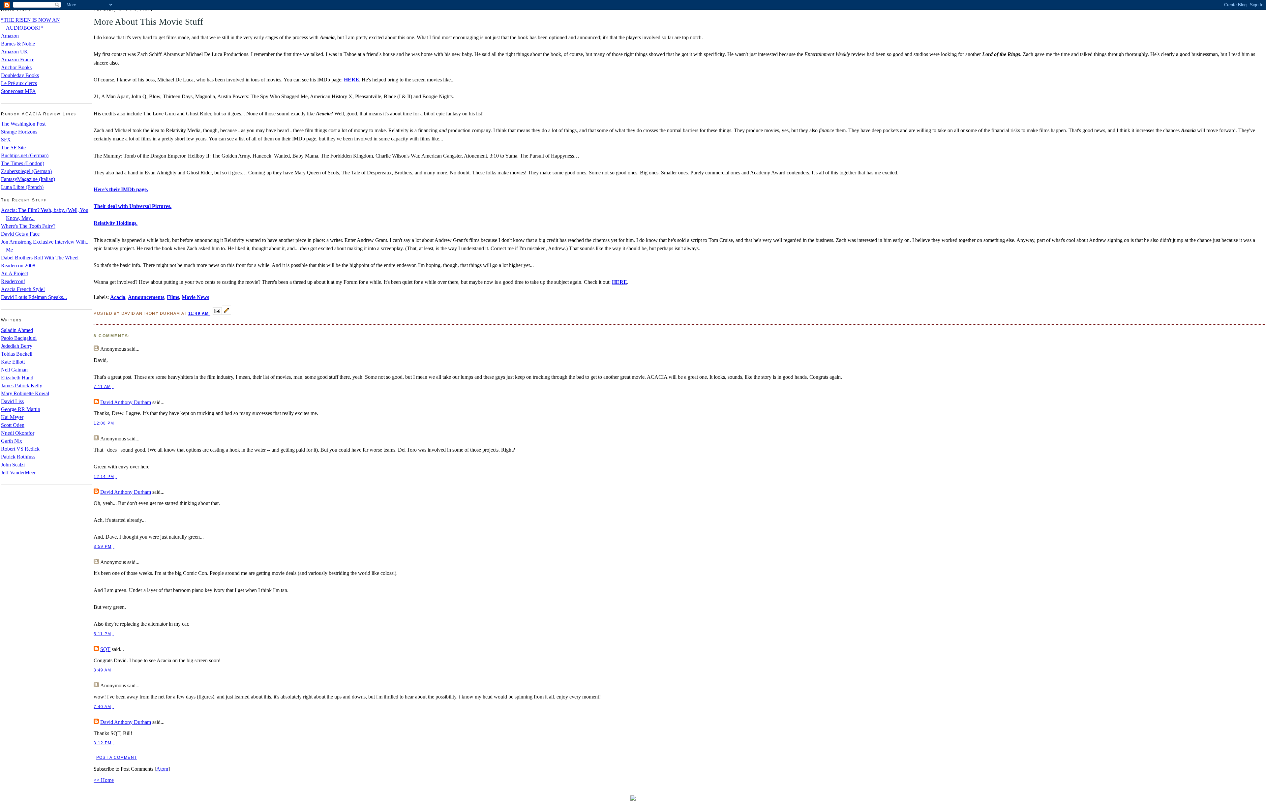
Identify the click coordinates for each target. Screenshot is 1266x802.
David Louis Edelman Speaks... (34, 297)
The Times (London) (22, 163)
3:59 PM (102, 546)
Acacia (117, 297)
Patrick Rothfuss (18, 457)
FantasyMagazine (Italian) (28, 179)
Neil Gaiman (14, 369)
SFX (6, 139)
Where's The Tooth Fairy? (28, 226)
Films (173, 297)
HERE (351, 79)
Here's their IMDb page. (121, 189)
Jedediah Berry (16, 346)
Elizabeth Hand (17, 377)
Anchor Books (16, 67)
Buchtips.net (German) (24, 155)
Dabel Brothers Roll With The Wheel (39, 257)
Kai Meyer (12, 417)
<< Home (104, 780)
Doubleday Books (20, 75)
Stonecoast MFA (18, 91)
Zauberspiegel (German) (26, 171)
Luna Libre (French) (22, 187)
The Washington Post (23, 124)
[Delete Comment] (112, 386)
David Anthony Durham (125, 402)
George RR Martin (20, 409)
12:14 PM (104, 476)
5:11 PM (102, 634)
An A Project (14, 273)
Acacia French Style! (23, 289)
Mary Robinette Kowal (25, 393)
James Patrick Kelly (21, 385)
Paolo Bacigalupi (19, 338)
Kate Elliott (13, 362)
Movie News (195, 297)
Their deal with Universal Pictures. (132, 206)
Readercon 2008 (18, 265)
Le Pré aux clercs (19, 83)
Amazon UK (14, 51)
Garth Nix (11, 441)
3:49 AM (102, 670)
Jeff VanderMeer (18, 472)
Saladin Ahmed (17, 330)
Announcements (146, 297)
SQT (105, 649)
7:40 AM (102, 706)
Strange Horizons (19, 131)
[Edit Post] (226, 313)
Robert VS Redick (20, 449)
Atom (162, 769)
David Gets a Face (20, 234)
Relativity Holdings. (115, 223)
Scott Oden (12, 425)
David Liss (12, 401)
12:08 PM (104, 423)
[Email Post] (217, 313)
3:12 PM (102, 743)
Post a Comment (116, 757)
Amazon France (17, 59)
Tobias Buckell (16, 354)
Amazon (10, 36)
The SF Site (13, 147)
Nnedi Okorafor (17, 433)
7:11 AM (102, 386)
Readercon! (13, 281)
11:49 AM (199, 313)
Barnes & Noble (18, 43)
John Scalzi (13, 464)
